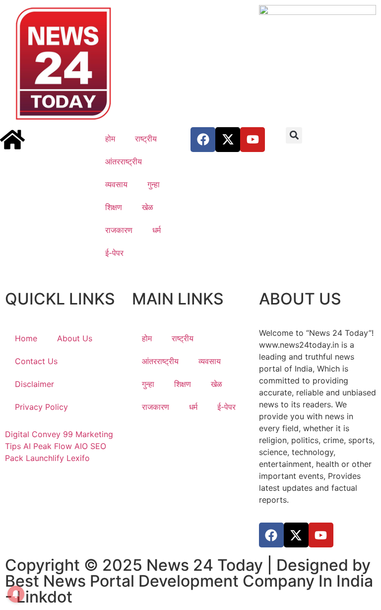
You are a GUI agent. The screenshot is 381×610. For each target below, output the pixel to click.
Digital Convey (33, 434)
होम (110, 139)
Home (26, 338)
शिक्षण (113, 207)
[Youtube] (252, 139)
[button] (294, 135)
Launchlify (45, 458)
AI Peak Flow (47, 446)
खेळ (147, 207)
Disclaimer (34, 384)
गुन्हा (153, 184)
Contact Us (36, 361)
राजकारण (118, 230)
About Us (74, 338)
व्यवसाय (116, 184)
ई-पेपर (114, 253)
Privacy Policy (41, 407)
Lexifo (78, 458)
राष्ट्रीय (146, 139)
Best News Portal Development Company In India (189, 581)
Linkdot (44, 597)
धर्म (156, 230)
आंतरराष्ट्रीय (123, 161)
